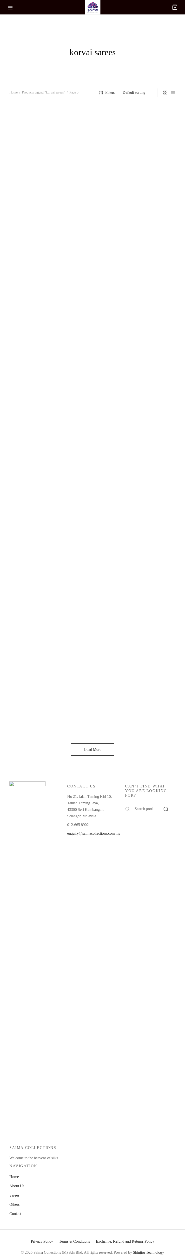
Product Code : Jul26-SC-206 (147, 614)
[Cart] (175, 7)
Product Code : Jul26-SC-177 (31, 298)
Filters (110, 92)
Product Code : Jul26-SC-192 (147, 403)
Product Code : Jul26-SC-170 (89, 193)
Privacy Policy (42, 1241)
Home (13, 92)
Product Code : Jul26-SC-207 (31, 720)
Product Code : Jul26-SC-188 (31, 403)
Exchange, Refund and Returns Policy (125, 1241)
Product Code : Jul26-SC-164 (31, 193)
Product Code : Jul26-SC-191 (89, 403)
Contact (15, 1214)
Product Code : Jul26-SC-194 (89, 509)
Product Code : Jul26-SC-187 (147, 298)
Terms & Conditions (74, 1241)
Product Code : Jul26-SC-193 (31, 509)
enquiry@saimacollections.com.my (93, 833)
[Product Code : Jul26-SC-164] (34, 139)
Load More (92, 749)
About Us (16, 1186)
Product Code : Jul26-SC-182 (89, 298)
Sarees (14, 1195)
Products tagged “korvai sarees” (43, 92)
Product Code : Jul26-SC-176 (147, 193)
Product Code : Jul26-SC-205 (89, 614)
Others (14, 1204)
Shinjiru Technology (148, 1252)
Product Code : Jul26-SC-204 (31, 614)
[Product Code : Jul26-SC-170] (92, 140)
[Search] (166, 809)
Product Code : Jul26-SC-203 (147, 509)
